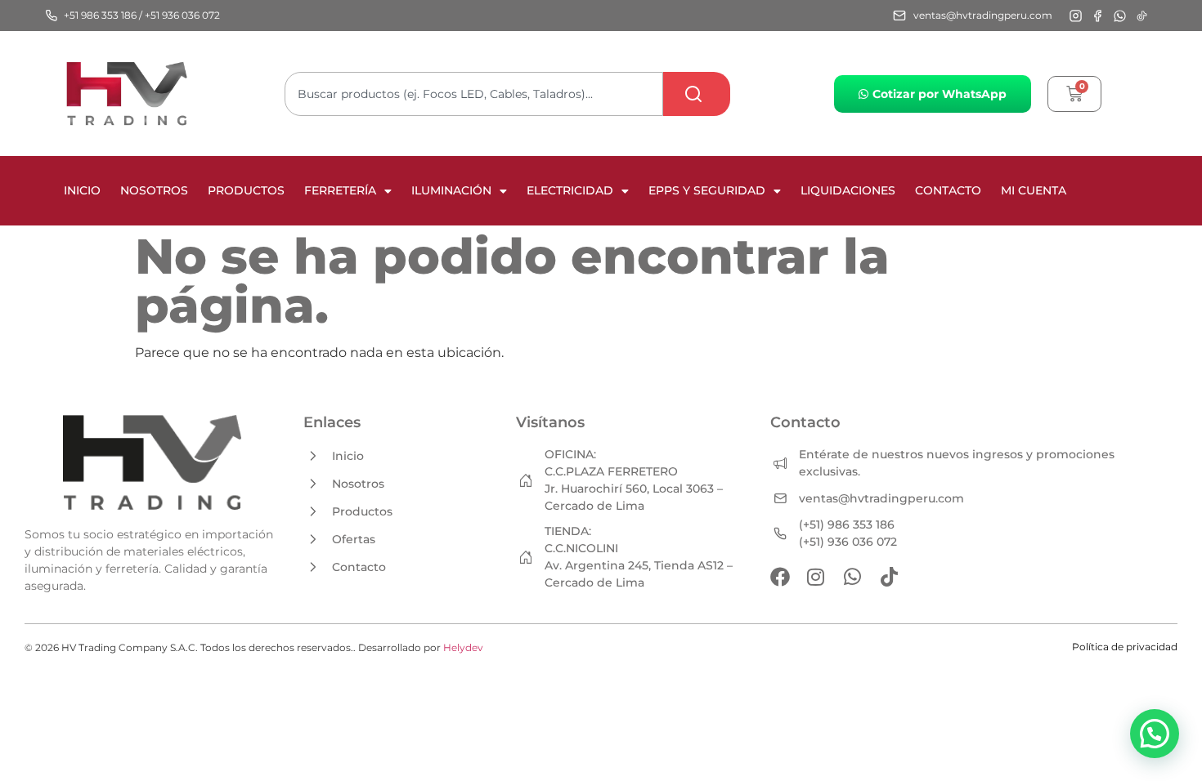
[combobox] (474, 94)
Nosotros (154, 190)
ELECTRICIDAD (570, 190)
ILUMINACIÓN (451, 190)
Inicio (82, 190)
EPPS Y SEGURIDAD (706, 190)
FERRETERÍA (340, 190)
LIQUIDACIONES (848, 190)
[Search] (696, 94)
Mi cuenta (1033, 190)
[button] (1154, 733)
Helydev (463, 647)
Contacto (948, 190)
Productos (246, 190)
